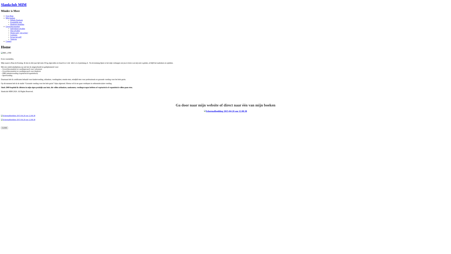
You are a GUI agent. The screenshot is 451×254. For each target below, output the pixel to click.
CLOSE (4, 128)
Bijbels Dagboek (16, 20)
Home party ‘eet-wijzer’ (19, 33)
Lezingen (13, 35)
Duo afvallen (15, 31)
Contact (8, 41)
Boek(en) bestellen (17, 24)
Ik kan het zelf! (15, 37)
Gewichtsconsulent (13, 27)
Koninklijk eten (16, 22)
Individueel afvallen (17, 29)
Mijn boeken (10, 18)
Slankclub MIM (14, 4)
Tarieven (13, 39)
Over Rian (9, 16)
